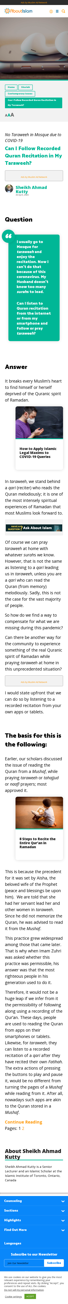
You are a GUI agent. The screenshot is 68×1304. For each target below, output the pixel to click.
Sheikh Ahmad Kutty (31, 189)
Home (11, 87)
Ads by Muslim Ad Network (34, 2)
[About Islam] (18, 11)
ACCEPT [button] (30, 1296)
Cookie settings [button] (13, 1296)
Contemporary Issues (20, 94)
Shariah (25, 87)
